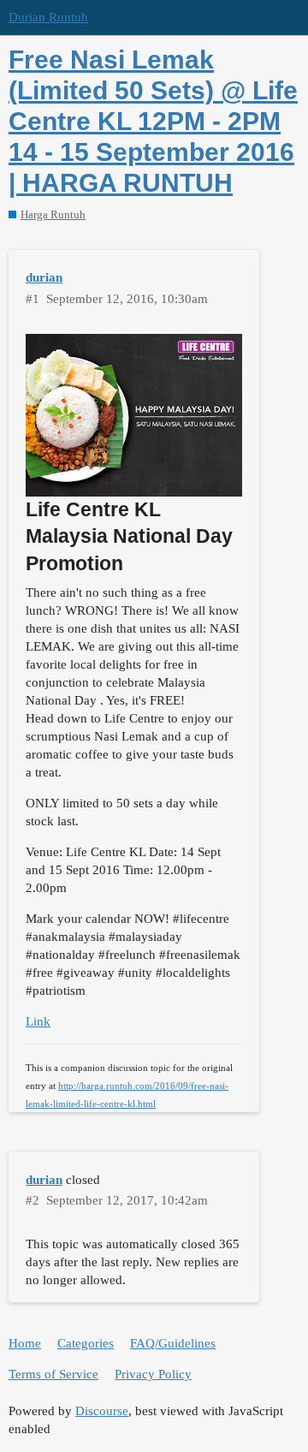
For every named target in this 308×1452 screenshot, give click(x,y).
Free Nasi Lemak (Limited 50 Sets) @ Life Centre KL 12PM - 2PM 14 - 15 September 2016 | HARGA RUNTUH (153, 121)
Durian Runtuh (48, 17)
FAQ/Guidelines (173, 1343)
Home (25, 1343)
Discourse (101, 1411)
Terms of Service (53, 1374)
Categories (85, 1343)
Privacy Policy (153, 1374)
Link (38, 1021)
